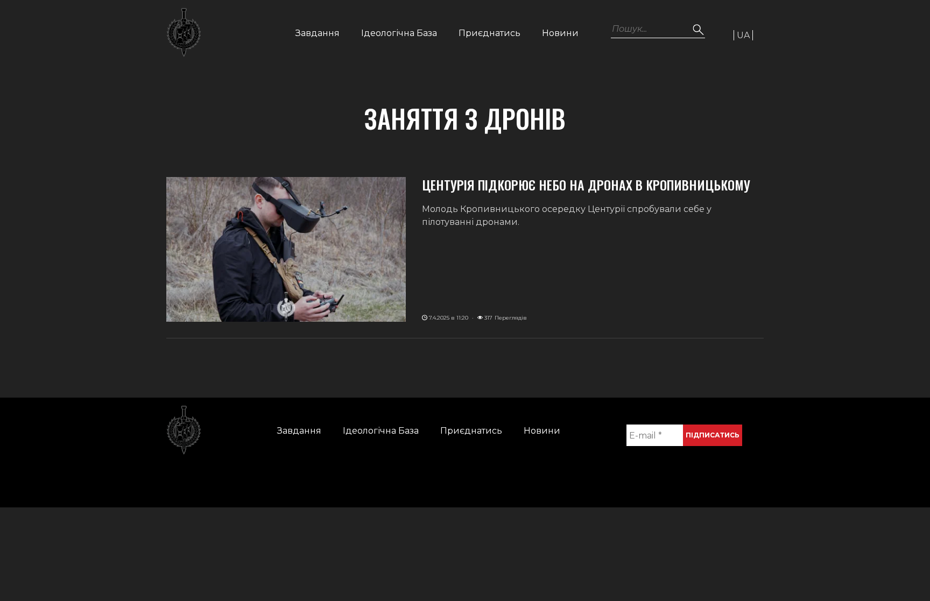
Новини (560, 33)
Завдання (317, 33)
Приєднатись (489, 33)
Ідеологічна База (399, 33)
